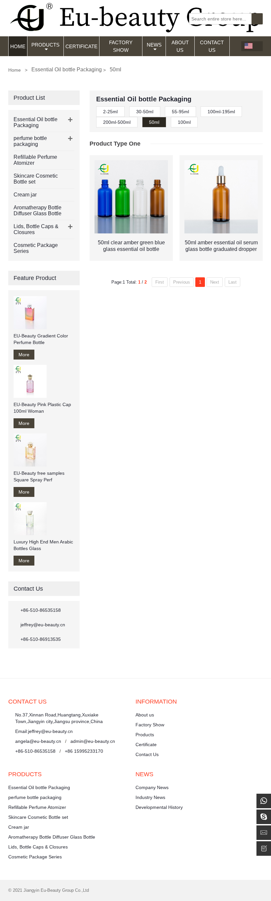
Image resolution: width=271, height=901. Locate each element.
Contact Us (212, 46)
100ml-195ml (221, 111)
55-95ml (180, 111)
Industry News (150, 797)
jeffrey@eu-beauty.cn (42, 624)
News (154, 45)
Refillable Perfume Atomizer (37, 807)
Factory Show (121, 46)
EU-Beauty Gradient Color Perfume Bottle (41, 339)
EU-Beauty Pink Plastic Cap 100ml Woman (42, 408)
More (24, 354)
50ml (154, 122)
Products (45, 45)
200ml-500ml (117, 122)
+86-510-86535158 (40, 610)
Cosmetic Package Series (35, 856)
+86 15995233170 (84, 751)
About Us (180, 46)
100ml (184, 122)
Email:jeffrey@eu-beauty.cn (44, 731)
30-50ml (144, 111)
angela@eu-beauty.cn (38, 741)
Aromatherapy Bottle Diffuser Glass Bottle (37, 210)
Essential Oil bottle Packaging (36, 122)
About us (145, 714)
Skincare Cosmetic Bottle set (38, 817)
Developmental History (159, 807)
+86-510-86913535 (40, 639)
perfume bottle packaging (30, 141)
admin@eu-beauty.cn (92, 741)
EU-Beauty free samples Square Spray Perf (39, 476)
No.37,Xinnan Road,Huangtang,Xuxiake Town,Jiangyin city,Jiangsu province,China (59, 718)
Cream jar (25, 194)
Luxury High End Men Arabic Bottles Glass (43, 545)
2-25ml (110, 111)
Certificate (81, 46)
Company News (152, 787)
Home (17, 46)
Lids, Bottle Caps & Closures (38, 846)
